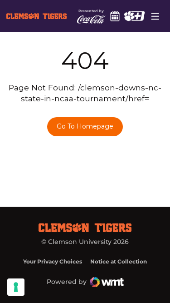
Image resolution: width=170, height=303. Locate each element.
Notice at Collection (118, 261)
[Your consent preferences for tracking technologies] (15, 287)
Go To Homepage (85, 126)
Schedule (115, 16)
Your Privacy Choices (52, 261)
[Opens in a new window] (134, 16)
